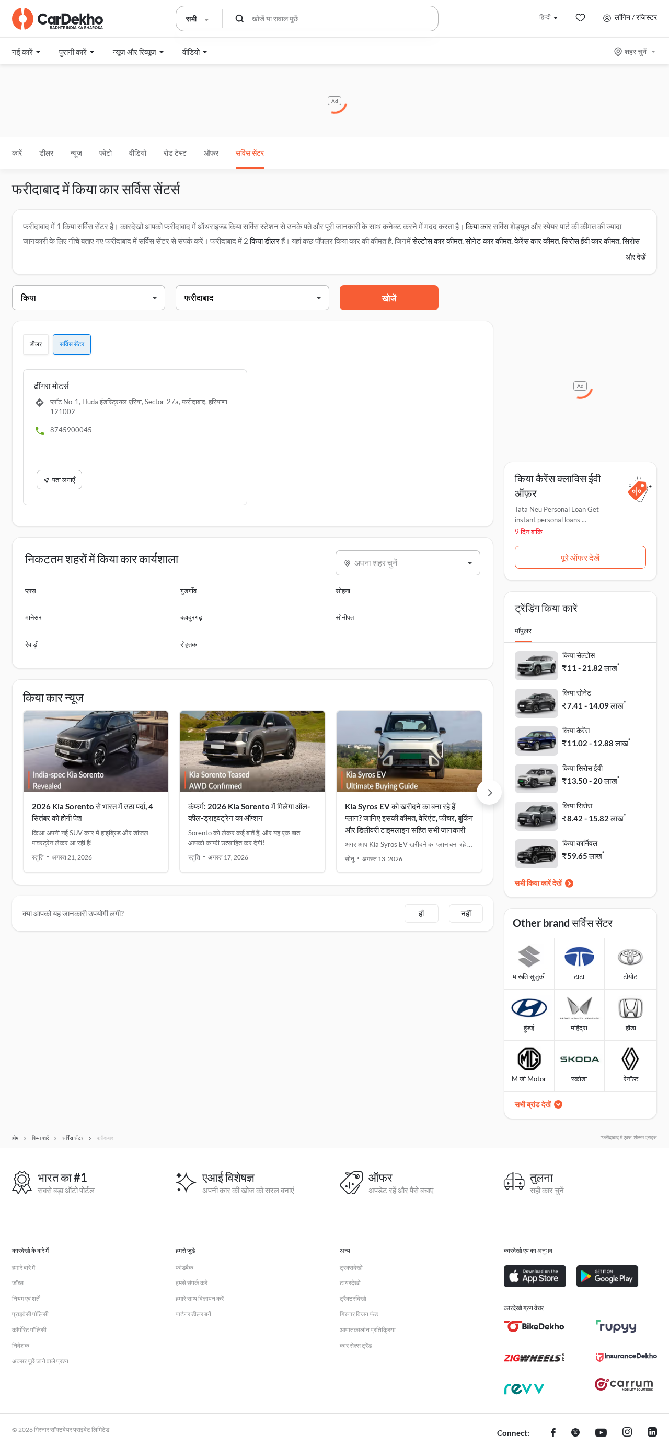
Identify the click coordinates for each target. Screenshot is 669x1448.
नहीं (466, 913)
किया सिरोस (577, 805)
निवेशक (20, 1345)
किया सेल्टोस (578, 655)
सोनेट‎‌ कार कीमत (488, 240)
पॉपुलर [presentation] (523, 630)
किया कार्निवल (579, 843)
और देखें (636, 256)
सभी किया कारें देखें (538, 882)
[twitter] (575, 1433)
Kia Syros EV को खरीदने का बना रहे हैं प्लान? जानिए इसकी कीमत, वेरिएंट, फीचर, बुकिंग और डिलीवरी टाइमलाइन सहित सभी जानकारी (409, 818)
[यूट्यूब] (601, 1433)
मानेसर (33, 617)
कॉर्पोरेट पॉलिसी (29, 1330)
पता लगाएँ (63, 480)
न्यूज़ (76, 152)
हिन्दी (545, 17)
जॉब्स (18, 1283)
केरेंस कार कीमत (536, 240)
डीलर (46, 152)
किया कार (478, 226)
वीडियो (137, 152)
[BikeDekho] (534, 1326)
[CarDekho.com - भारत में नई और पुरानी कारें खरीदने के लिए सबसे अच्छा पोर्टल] (57, 19)
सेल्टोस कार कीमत (437, 240)
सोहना (343, 590)
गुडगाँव (188, 590)
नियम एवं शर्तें (26, 1298)
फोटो (105, 152)
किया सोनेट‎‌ (576, 692)
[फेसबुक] (553, 1433)
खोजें (389, 298)
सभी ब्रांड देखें (533, 1104)
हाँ (421, 913)
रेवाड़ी (32, 644)
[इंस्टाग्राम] (627, 1433)
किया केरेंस (576, 730)
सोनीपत (345, 617)
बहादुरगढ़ (191, 617)
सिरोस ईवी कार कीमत (590, 240)
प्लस (30, 590)
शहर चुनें (636, 51)
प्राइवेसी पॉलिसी (30, 1314)
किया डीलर (265, 240)
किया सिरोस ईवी (582, 767)
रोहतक (188, 644)
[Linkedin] (652, 1433)
